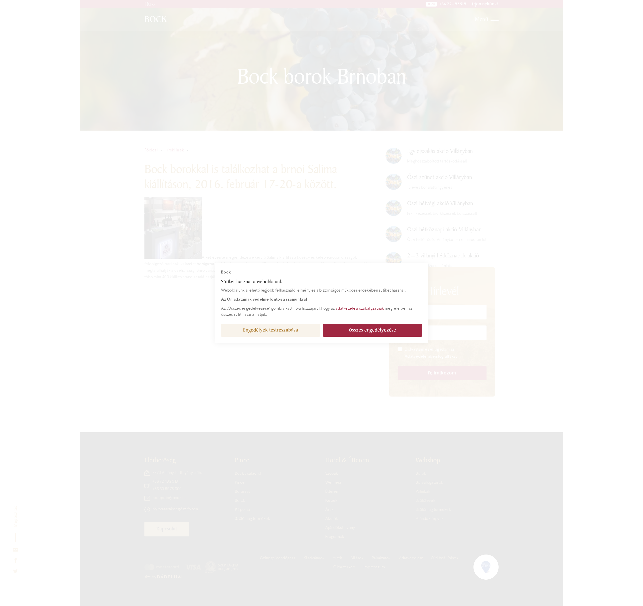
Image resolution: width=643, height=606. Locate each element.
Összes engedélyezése (372, 330)
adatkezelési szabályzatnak (360, 308)
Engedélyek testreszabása (270, 330)
